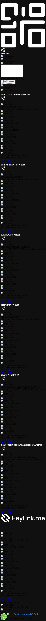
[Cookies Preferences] (4, 616)
